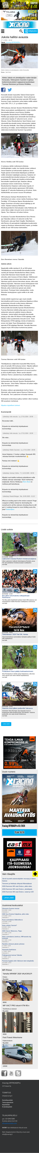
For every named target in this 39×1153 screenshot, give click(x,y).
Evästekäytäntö (7, 1107)
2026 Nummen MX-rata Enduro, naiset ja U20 (18, 892)
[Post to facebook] (3, 90)
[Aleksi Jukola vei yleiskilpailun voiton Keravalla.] (19, 67)
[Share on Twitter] (10, 90)
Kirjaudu (5, 426)
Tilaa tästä (19, 832)
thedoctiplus (10, 509)
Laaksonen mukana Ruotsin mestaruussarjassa (19, 559)
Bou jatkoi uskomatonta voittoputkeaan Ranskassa (15, 596)
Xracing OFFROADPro (13, 42)
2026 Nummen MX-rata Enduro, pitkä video (17, 886)
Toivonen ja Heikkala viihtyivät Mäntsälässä (17, 883)
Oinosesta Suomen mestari (10, 908)
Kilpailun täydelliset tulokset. (10, 405)
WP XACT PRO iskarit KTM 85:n (16, 1006)
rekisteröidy (14, 426)
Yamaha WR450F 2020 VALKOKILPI (17, 974)
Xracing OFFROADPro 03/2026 (13, 826)
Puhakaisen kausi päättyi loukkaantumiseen (17, 671)
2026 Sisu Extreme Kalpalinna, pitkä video (15, 914)
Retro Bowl (26, 482)
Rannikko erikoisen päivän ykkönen (13, 944)
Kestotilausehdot (7, 1100)
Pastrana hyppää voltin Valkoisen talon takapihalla (18, 961)
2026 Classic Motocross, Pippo (12, 931)
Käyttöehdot (6, 1104)
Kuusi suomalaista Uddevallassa (12, 920)
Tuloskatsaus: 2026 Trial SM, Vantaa (15, 634)
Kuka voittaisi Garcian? (9, 925)
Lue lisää (5, 564)
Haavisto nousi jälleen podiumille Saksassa (17, 708)
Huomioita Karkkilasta (9, 949)
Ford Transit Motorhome (12, 1037)
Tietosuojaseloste (7, 1102)
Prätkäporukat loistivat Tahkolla (12, 955)
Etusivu (11, 35)
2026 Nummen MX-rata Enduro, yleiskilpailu (17, 889)
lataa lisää (6, 724)
